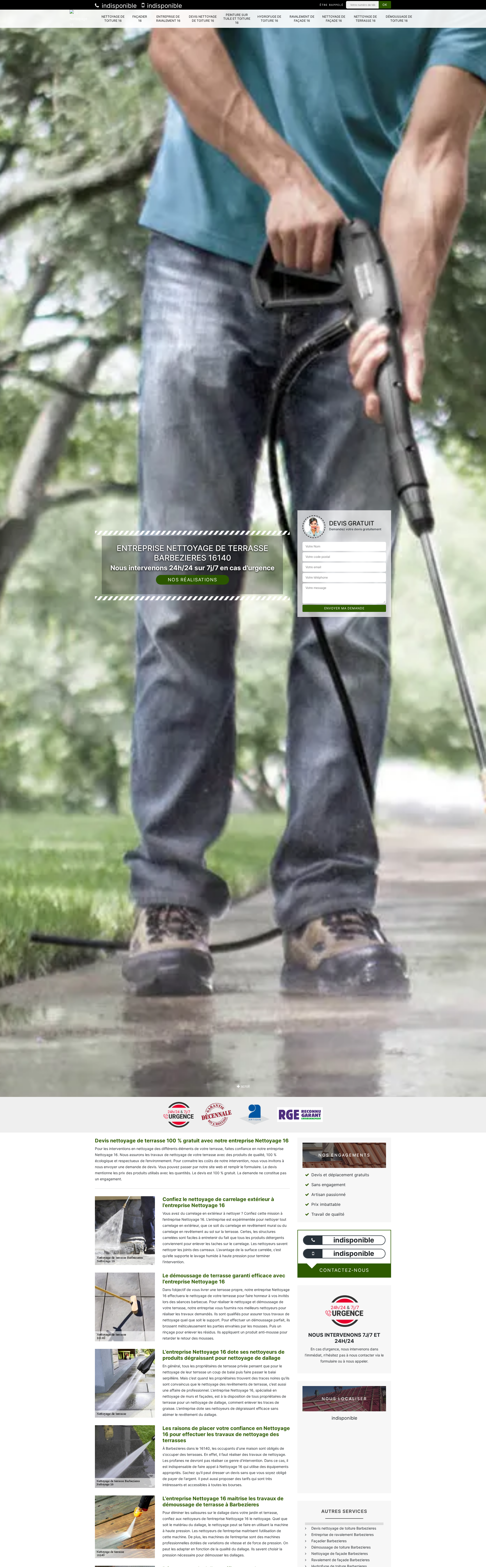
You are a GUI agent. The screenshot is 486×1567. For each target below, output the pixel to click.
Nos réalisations (192, 579)
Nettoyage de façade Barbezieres (339, 1553)
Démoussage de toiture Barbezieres (341, 1547)
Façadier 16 (139, 18)
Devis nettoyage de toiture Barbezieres (343, 1528)
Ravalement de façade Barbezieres (340, 1560)
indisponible (118, 5)
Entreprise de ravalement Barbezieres (342, 1534)
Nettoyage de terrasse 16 (365, 18)
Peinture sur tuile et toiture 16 (236, 19)
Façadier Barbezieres (329, 1541)
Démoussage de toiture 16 (399, 18)
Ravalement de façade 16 (302, 18)
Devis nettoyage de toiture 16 (203, 18)
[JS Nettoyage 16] (80, 19)
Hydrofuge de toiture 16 (269, 18)
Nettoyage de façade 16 (333, 18)
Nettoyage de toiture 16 (113, 18)
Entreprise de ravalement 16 (168, 18)
